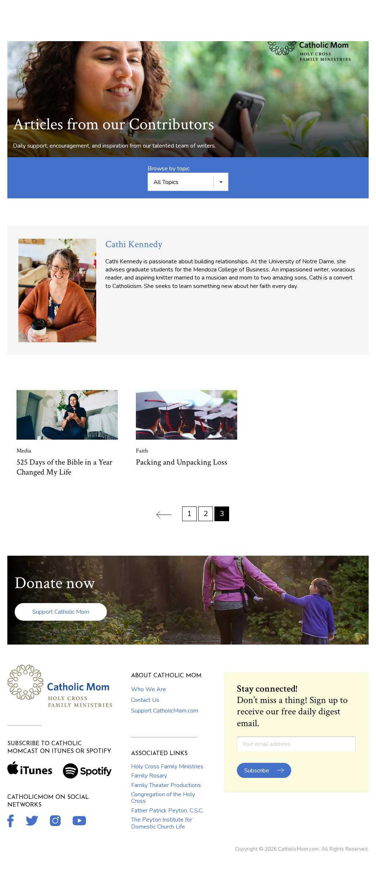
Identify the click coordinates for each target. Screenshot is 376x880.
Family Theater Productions (166, 785)
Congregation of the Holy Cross (163, 797)
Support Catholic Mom (60, 612)
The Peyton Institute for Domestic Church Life (161, 823)
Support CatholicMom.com (164, 711)
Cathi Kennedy (133, 244)
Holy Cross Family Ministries (167, 766)
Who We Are (148, 689)
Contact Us (145, 700)
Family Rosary (149, 776)
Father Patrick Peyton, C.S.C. (167, 811)
